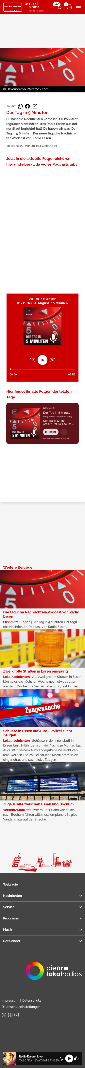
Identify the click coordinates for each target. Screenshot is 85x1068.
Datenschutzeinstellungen (21, 1007)
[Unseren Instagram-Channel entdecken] (16, 1014)
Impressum (10, 1000)
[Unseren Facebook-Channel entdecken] (10, 1014)
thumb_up (76, 1058)
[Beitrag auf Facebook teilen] (27, 106)
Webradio (10, 884)
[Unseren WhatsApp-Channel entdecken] (4, 1014)
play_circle (69, 1058)
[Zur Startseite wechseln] (12, 7)
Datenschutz (31, 1000)
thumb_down (62, 1058)
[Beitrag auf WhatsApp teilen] (20, 106)
